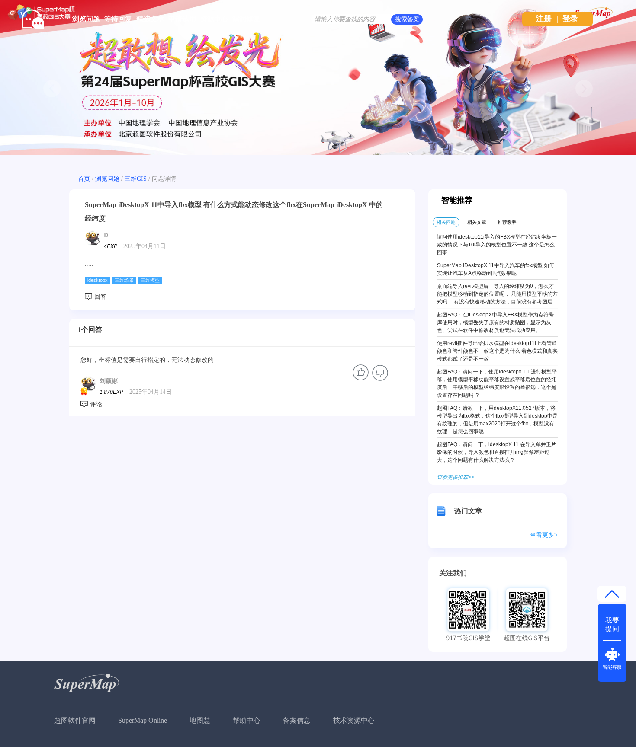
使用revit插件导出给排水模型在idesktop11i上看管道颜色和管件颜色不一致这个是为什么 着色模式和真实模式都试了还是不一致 (497, 351)
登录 (570, 18)
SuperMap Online (142, 720)
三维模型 (150, 280)
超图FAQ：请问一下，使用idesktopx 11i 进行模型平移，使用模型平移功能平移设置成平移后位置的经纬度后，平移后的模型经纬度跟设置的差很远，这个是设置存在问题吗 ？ (497, 383)
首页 (84, 179)
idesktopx (97, 280)
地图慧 (200, 720)
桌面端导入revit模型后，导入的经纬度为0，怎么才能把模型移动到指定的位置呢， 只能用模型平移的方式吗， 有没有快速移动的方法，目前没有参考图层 (497, 294)
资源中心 (214, 18)
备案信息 (297, 720)
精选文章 (150, 18)
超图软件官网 (75, 720)
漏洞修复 (246, 18)
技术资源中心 (354, 720)
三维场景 (124, 280)
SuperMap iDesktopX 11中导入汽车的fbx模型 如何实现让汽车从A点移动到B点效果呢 (495, 269)
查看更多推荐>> (455, 477)
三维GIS (136, 179)
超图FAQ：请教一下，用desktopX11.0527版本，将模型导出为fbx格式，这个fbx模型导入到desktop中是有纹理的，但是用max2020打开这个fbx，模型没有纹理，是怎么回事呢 (497, 419)
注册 (544, 18)
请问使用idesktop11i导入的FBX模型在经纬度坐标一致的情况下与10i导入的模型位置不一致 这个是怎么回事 (497, 244)
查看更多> (544, 535)
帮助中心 (246, 720)
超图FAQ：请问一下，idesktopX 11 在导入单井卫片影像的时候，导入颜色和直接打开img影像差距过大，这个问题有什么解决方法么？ (496, 452)
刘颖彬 (109, 381)
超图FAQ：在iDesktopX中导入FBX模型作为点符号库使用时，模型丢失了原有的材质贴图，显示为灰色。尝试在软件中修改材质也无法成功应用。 (495, 322)
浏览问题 (86, 18)
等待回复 (118, 18)
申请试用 (182, 18)
